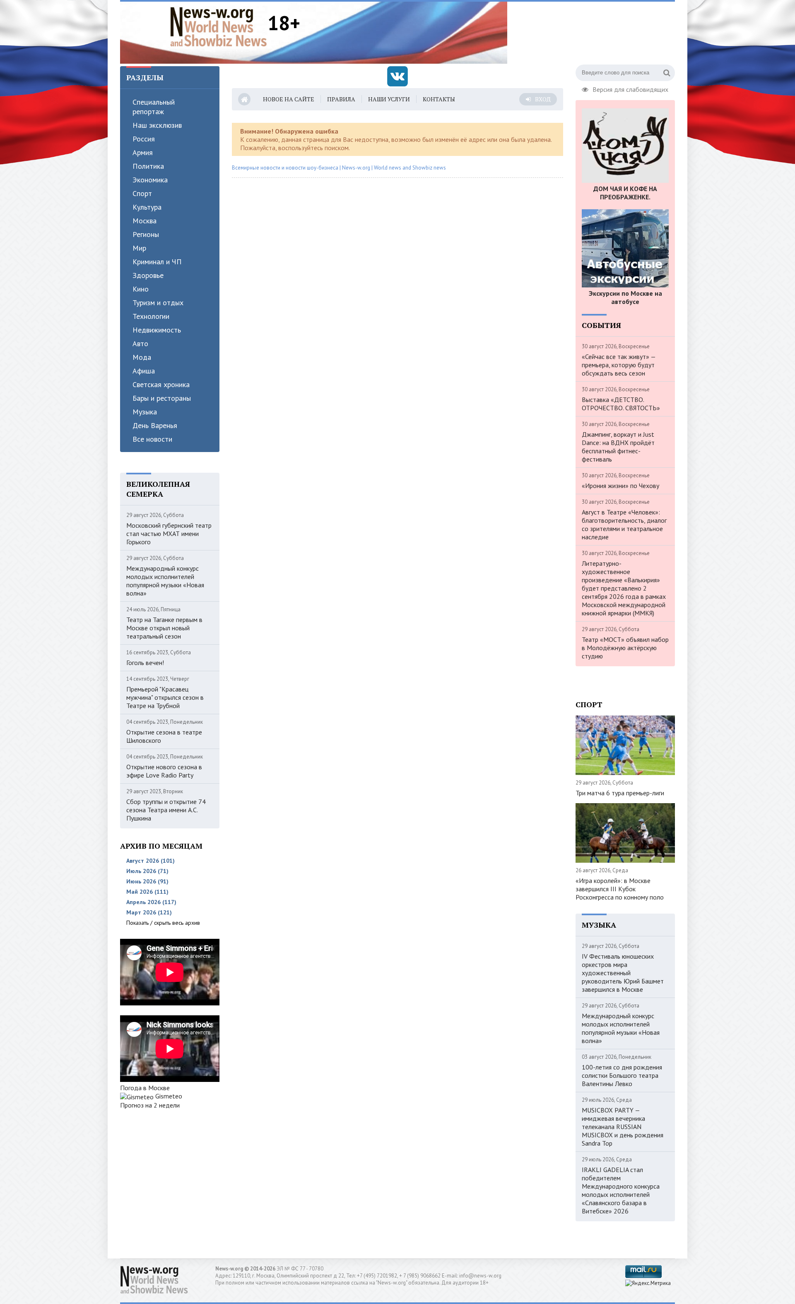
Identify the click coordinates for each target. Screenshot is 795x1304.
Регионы (145, 234)
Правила (341, 99)
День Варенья (154, 425)
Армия (142, 152)
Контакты (439, 99)
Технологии (150, 316)
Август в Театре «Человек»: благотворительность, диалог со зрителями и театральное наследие (624, 524)
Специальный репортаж (153, 106)
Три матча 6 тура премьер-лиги (620, 793)
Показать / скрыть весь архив (163, 922)
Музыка (144, 411)
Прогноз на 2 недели (150, 1105)
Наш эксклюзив (157, 125)
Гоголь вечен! (145, 662)
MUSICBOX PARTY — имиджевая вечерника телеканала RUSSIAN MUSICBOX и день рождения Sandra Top (622, 1126)
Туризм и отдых (157, 302)
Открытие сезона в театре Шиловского (164, 736)
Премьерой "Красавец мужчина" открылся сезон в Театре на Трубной (165, 697)
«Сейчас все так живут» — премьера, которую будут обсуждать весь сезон (618, 364)
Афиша (143, 371)
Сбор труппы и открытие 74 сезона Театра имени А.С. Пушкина (166, 809)
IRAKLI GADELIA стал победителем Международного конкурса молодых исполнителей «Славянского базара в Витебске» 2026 (621, 1190)
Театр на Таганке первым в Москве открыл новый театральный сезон (164, 627)
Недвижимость (156, 330)
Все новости (152, 439)
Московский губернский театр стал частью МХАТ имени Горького (169, 533)
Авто (140, 343)
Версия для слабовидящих (630, 88)
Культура (146, 207)
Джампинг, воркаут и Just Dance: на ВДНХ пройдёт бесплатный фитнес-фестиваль (618, 446)
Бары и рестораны (161, 398)
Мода (141, 357)
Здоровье (148, 275)
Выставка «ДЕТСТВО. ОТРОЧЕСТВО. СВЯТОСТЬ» (621, 403)
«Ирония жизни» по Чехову (620, 485)
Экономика (150, 179)
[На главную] (218, 26)
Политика (148, 166)
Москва (144, 220)
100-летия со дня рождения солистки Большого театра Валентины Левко (622, 1075)
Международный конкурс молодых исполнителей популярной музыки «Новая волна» (165, 580)
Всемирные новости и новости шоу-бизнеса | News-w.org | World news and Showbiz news (339, 167)
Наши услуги (389, 99)
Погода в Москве (145, 1088)
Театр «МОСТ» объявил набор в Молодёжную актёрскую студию (625, 647)
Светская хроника (161, 384)
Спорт (142, 193)
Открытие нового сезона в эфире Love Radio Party (164, 771)
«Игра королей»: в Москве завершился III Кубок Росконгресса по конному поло (620, 888)
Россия (143, 139)
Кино (140, 289)
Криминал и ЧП (157, 261)
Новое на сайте (288, 99)
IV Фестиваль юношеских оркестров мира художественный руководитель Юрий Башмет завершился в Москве (623, 972)
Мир (139, 248)
